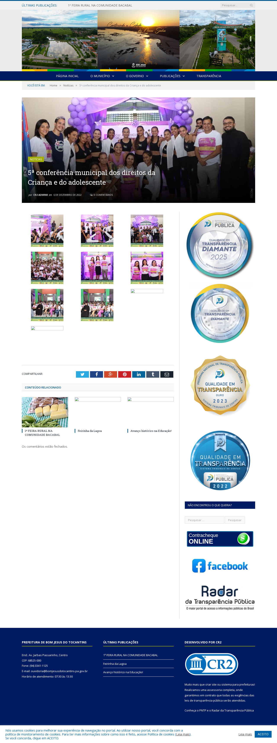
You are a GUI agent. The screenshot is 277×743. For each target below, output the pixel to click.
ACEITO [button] (263, 734)
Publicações (170, 76)
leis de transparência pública (204, 700)
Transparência (208, 76)
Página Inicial (67, 76)
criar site (211, 684)
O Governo (135, 76)
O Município (100, 76)
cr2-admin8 (40, 194)
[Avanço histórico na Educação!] (150, 412)
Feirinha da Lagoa (80, 5)
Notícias (36, 159)
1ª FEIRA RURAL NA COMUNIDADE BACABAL (42, 433)
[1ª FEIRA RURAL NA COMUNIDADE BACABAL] (45, 412)
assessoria (214, 690)
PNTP (202, 710)
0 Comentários (103, 194)
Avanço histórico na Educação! (151, 431)
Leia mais (183, 734)
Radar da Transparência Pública (233, 710)
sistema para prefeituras (237, 684)
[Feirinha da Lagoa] (98, 412)
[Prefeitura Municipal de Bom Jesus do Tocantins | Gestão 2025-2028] (138, 39)
